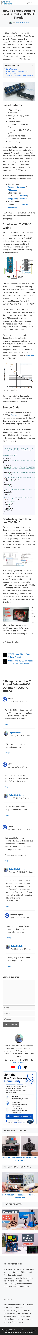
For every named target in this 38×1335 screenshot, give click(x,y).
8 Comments (24, 23)
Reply (7, 724)
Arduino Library (17, 415)
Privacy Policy (29, 1332)
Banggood (21, 187)
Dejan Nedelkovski (17, 733)
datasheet (30, 355)
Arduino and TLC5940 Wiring (17, 71)
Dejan (17, 23)
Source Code (11, 73)
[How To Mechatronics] (6, 2)
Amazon (11, 187)
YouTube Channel (18, 1062)
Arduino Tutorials (12, 642)
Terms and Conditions (17, 1332)
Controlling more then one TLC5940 (19, 76)
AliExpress (12, 190)
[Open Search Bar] (27, 2)
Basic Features (11, 69)
